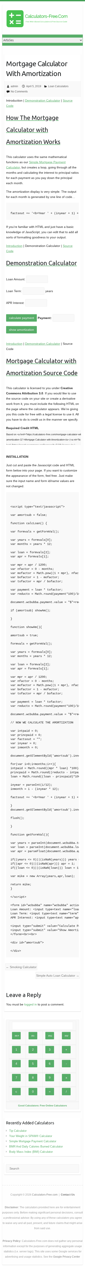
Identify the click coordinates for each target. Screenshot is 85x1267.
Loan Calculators (58, 86)
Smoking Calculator (21, 967)
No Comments (19, 91)
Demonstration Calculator (42, 100)
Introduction (14, 246)
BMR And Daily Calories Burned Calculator (36, 1146)
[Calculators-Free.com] (37, 19)
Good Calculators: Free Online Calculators (42, 1105)
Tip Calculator (18, 1130)
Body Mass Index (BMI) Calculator (31, 1151)
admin (14, 86)
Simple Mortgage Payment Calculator (32, 1141)
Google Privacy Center (66, 1256)
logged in (30, 1004)
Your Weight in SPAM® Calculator (30, 1136)
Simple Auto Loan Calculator (57, 975)
